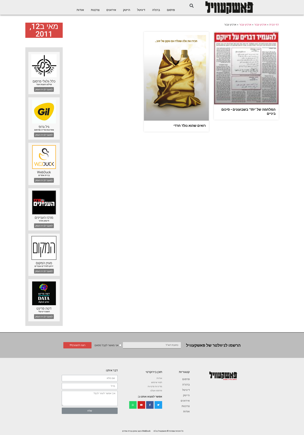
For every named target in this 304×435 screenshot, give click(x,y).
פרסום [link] (171, 10)
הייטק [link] (126, 10)
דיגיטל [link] (141, 10)
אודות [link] (80, 10)
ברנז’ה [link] (156, 10)
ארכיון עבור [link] (260, 24)
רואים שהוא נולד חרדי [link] (190, 126)
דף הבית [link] (274, 24)
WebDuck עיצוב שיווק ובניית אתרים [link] (136, 431)
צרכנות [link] (95, 10)
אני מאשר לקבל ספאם (106, 345)
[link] (229, 7)
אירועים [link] (111, 10)
